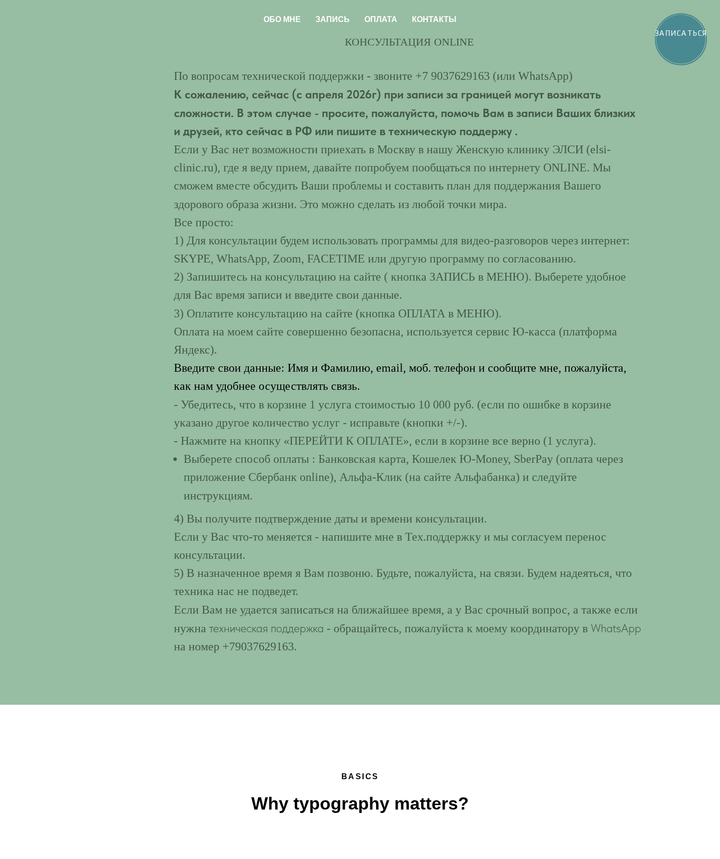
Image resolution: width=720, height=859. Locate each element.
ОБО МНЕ (282, 19)
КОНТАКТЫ (434, 19)
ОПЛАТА (380, 19)
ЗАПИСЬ (332, 19)
